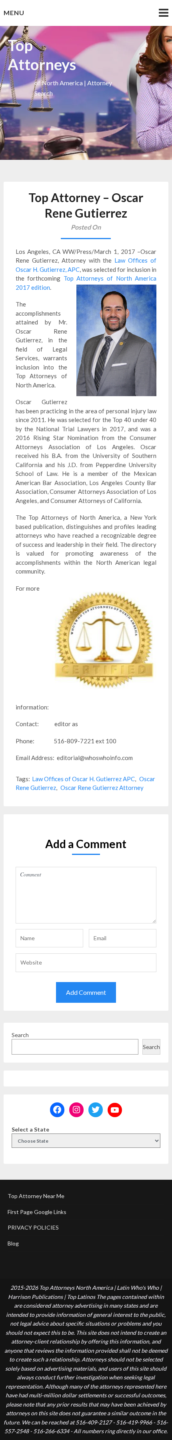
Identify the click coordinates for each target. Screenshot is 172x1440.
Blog (13, 1243)
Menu (14, 12)
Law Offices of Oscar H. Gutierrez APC (83, 778)
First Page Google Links (37, 1211)
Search (20, 1034)
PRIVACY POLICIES (33, 1227)
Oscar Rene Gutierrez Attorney (102, 787)
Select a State (30, 1129)
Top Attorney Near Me (36, 1195)
